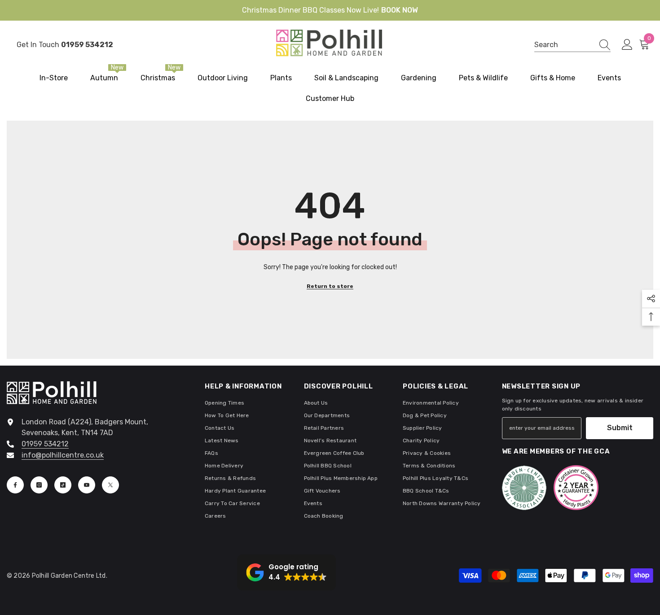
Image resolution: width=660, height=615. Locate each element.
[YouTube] (86, 484)
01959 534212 (45, 444)
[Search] (572, 45)
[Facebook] (15, 484)
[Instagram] (39, 484)
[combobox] (564, 45)
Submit (620, 427)
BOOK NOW (399, 10)
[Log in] (627, 44)
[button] (286, 572)
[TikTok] (62, 484)
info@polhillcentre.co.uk (63, 455)
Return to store (330, 286)
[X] (110, 484)
